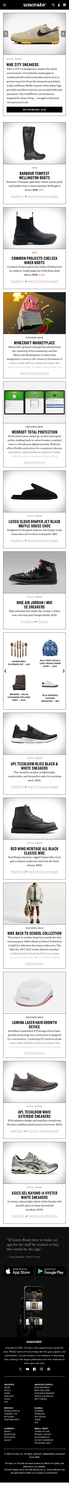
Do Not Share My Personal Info (44, 1441)
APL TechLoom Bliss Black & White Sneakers (34, 766)
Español (39, 1410)
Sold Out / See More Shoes (43, 1130)
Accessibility (42, 1437)
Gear (7, 1387)
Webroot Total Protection (34, 432)
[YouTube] (27, 1369)
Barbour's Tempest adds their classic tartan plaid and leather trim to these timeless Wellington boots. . (34, 185)
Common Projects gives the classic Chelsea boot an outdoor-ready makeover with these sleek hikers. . (34, 270)
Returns (9, 1416)
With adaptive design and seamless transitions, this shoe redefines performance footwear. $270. (34, 1122)
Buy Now (43, 621)
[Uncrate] (34, 5)
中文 (36, 1422)
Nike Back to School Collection (35, 933)
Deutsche (40, 1416)
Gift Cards (40, 1399)
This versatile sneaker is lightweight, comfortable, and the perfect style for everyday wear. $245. (34, 776)
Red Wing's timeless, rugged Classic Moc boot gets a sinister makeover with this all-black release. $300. (34, 861)
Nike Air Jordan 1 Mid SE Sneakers (34, 605)
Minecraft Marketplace (34, 342)
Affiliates (9, 1437)
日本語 (37, 1419)
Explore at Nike (34, 963)
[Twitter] (20, 1369)
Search (53, 5)
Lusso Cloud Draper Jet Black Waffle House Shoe (34, 524)
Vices (7, 1399)
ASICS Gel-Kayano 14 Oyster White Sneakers (34, 1195)
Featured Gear (34, 337)
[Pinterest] (48, 1369)
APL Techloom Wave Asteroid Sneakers (34, 1114)
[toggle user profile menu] (59, 5)
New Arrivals (42, 1387)
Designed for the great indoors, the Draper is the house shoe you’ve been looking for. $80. (34, 532)
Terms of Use (42, 1431)
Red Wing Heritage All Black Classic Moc (34, 851)
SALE (34, 167)
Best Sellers (42, 1390)
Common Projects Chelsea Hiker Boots (34, 260)
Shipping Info (11, 1419)
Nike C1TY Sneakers (23, 64)
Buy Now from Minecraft (34, 373)
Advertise (10, 1434)
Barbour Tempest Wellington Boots (34, 175)
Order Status (12, 1410)
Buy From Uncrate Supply (43, 196)
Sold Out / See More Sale (43, 1215)
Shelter (9, 1396)
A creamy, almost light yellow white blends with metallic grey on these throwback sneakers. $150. (34, 1205)
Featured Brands (44, 1393)
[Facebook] (34, 1369)
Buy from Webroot (34, 462)
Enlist (7, 1440)
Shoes (18, 58)
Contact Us (10, 1413)
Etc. (6, 1401)
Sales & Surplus (44, 1396)
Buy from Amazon (34, 1052)
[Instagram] (41, 1369)
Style (10, 58)
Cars (7, 1393)
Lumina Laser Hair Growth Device (34, 1024)
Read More (17, 196)
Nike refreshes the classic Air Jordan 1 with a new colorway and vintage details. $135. (34, 613)
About (7, 1431)
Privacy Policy (43, 1434)
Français (39, 1413)
